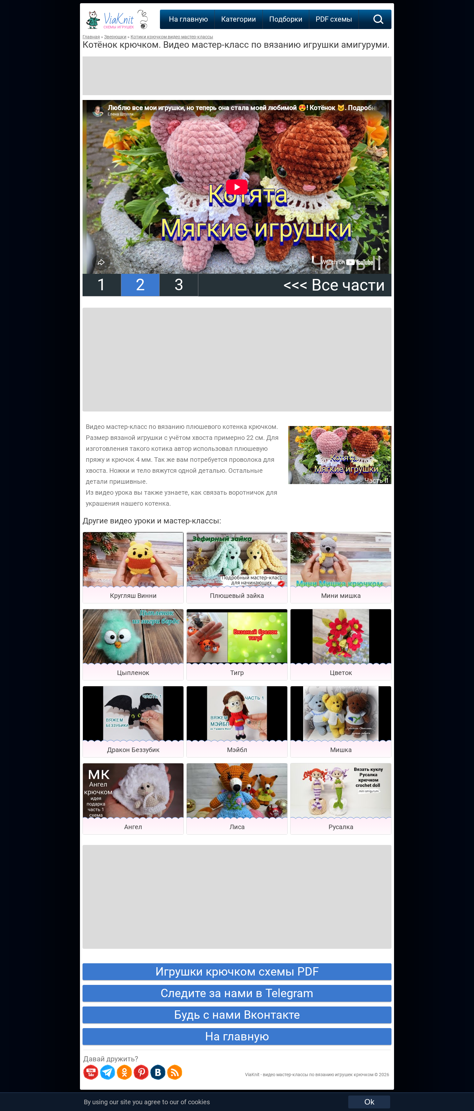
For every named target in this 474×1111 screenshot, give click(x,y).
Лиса (237, 827)
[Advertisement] (237, 76)
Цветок (341, 673)
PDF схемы (334, 19)
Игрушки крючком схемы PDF (237, 971)
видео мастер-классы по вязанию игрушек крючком (318, 1074)
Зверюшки (115, 36)
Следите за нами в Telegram (237, 993)
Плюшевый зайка (237, 596)
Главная (91, 36)
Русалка (341, 827)
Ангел (133, 827)
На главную (188, 19)
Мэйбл (237, 750)
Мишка (341, 750)
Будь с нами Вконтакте (237, 1015)
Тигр (237, 673)
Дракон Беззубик (133, 750)
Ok (369, 1101)
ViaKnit (119, 23)
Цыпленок (133, 673)
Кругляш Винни (133, 596)
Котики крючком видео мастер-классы (172, 36)
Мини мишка (341, 596)
